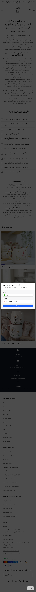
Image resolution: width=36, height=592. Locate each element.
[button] (18, 295)
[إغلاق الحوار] (34, 284)
